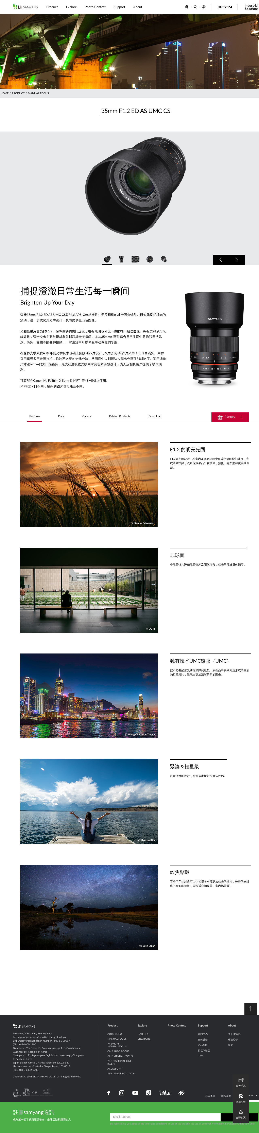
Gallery (86, 416)
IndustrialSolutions (251, 7)
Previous (221, 260)
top (250, 1009)
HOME (5, 93)
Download (155, 416)
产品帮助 (203, 1045)
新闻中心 (203, 1034)
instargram (121, 1093)
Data (61, 416)
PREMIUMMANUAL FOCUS (117, 1045)
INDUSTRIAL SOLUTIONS (121, 1073)
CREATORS (144, 1039)
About (232, 1025)
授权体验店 (204, 1050)
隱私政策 (226, 1096)
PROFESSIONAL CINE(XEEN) (119, 1062)
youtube (135, 1093)
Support (203, 1025)
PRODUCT (18, 93)
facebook (108, 1093)
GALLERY (143, 1034)
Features (34, 416)
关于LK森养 (234, 1034)
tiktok (148, 1093)
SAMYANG (25, 6)
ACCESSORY (114, 1069)
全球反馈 (203, 1039)
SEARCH (195, 7)
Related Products (119, 416)
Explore (142, 1025)
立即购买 (230, 417)
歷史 (230, 1045)
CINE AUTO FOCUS (118, 1051)
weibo (181, 1093)
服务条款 (210, 1096)
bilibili (164, 1093)
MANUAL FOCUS (38, 93)
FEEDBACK (187, 7)
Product (112, 1025)
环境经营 (233, 1039)
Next (237, 260)
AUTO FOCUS (115, 1034)
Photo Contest (177, 1025)
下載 (200, 1056)
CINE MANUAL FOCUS (120, 1056)
